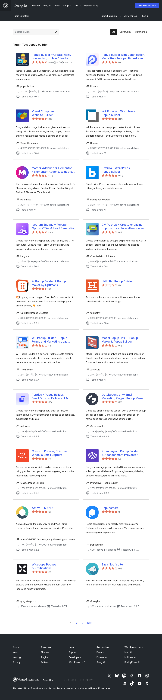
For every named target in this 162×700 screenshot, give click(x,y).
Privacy (16, 662)
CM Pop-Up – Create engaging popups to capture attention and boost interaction (123, 226)
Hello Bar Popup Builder (117, 281)
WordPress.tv (77, 662)
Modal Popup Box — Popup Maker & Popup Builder (120, 339)
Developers (75, 657)
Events (100, 652)
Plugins (44, 657)
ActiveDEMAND (42, 508)
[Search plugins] (55, 32)
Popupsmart (110, 508)
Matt (128, 652)
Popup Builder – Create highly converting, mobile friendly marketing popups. (51, 56)
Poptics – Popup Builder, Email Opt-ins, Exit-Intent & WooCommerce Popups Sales (52, 396)
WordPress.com (134, 647)
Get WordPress (147, 5)
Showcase (46, 647)
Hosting (17, 657)
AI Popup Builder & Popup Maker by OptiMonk (49, 283)
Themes (45, 652)
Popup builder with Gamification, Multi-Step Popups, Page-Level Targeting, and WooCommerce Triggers (123, 56)
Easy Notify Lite (112, 564)
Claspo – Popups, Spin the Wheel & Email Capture (49, 453)
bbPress (130, 657)
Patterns (45, 662)
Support (73, 652)
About (16, 647)
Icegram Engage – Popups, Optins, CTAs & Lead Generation (53, 226)
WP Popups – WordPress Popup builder (118, 113)
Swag (101, 662)
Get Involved (103, 647)
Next (89, 623)
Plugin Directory (21, 16)
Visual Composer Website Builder (43, 113)
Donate (102, 657)
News (16, 652)
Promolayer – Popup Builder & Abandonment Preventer (120, 453)
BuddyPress (132, 662)
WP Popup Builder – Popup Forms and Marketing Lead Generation (50, 340)
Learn (72, 647)
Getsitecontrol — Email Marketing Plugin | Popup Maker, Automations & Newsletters (123, 396)
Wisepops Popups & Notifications (44, 566)
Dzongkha (48, 680)
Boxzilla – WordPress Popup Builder (116, 169)
